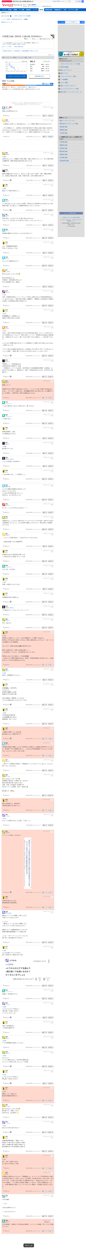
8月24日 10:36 (46, 593)
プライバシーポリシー (66, 219)
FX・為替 (21, 9)
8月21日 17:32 (46, 1155)
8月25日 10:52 (46, 169)
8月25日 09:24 (46, 229)
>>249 (4, 713)
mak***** (7, 620)
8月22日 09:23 (46, 1104)
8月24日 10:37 (46, 578)
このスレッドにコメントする (16, 76)
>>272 (4, 331)
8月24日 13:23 (46, 457)
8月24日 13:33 (46, 427)
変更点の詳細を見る (18, 46)
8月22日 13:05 (46, 1021)
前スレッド (51, 54)
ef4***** (7, 216)
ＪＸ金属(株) (64, 79)
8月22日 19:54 (46, 896)
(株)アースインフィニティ (67, 120)
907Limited (8, 913)
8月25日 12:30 (46, 120)
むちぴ (7, 328)
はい (45, 115)
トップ (4, 9)
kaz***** (7, 201)
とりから (7, 816)
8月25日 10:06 (46, 199)
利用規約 (69, 220)
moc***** (7, 505)
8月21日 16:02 (46, 1220)
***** (6, 1197)
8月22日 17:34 (46, 911)
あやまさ (7, 108)
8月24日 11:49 (46, 533)
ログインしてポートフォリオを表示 (22, 15)
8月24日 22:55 (46, 290)
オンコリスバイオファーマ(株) (69, 88)
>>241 (4, 673)
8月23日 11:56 (46, 709)
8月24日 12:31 (46, 516)
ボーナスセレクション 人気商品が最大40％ (40, 6)
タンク (7, 744)
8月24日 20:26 (46, 309)
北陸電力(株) (63, 127)
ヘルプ (62, 1)
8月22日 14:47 (46, 1002)
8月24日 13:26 (46, 442)
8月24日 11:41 (46, 550)
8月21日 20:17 (46, 1136)
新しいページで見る (7, 46)
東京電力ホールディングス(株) (69, 123)
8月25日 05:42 (46, 270)
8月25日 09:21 (46, 257)
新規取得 (34, 4)
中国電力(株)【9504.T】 (17, 19)
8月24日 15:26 (46, 401)
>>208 (4, 446)
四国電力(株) (63, 154)
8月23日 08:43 (46, 759)
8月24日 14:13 (46, 414)
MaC (6, 518)
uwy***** (7, 1222)
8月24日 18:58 (46, 381)
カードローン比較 (73, 9)
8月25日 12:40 (46, 107)
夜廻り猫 (7, 486)
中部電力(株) (63, 133)
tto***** (7, 171)
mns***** (7, 121)
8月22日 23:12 (46, 799)
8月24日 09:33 (46, 631)
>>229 (4, 1040)
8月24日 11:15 (46, 565)
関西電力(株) (63, 130)
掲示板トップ (4, 12)
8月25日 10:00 (46, 214)
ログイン (25, 6)
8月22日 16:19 (46, 990)
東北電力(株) (63, 151)
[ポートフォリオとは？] (11, 16)
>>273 (4, 295)
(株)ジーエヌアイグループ (68, 85)
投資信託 (28, 9)
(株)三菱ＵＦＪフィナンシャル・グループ (72, 92)
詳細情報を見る (39, 76)
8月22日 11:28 (46, 1051)
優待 (26, 57)
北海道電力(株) (64, 160)
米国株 (15, 9)
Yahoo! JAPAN (56, 1)
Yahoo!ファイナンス (67, 217)
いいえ (50, 115)
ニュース (35, 9)
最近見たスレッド (6, 22)
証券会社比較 (48, 9)
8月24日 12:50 (46, 503)
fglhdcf (7, 154)
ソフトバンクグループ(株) (68, 76)
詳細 (3, 57)
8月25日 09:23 (46, 242)
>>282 (4, 188)
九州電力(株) (63, 157)
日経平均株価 (64, 67)
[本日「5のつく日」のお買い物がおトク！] (21, 1)
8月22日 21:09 (46, 814)
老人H (7, 382)
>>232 (4, 950)
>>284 (4, 156)
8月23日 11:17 (46, 728)
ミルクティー (8, 403)
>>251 (4, 636)
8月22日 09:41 (46, 1087)
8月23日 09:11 (46, 742)
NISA (65, 9)
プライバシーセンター (77, 219)
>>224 (4, 1055)
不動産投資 (57, 9)
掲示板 (41, 9)
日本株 (10, 9)
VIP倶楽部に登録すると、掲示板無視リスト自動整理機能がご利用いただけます (20, 50)
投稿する (27, 1245)
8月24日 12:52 (46, 470)
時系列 (14, 57)
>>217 (4, 1159)
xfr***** (7, 230)
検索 (83, 1)
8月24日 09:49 (46, 606)
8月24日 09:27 (46, 669)
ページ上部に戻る (71, 213)
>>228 (4, 1007)
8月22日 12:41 (46, 1036)
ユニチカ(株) (64, 82)
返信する (7, 115)
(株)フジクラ (64, 73)
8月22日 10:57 (46, 1070)
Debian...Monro (9, 459)
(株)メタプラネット (66, 70)
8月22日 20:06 (46, 831)
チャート (8, 57)
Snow (6, 1174)
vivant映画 (78, 1)
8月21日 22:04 (46, 1121)
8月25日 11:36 (46, 152)
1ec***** (7, 292)
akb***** (7, 361)
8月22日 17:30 (46, 946)
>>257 (4, 582)
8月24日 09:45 (46, 619)
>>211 (4, 1125)
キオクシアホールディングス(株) (70, 64)
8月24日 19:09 (46, 360)
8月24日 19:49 (46, 326)
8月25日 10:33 (46, 184)
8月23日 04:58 (46, 774)
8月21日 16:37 (46, 1195)
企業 (30, 57)
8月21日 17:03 (46, 1172)
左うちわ (7, 271)
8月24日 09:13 (46, 684)
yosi (6, 186)
